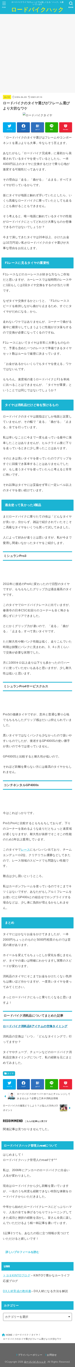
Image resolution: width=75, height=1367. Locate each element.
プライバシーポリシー (30, 1355)
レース (25, 849)
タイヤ (7, 97)
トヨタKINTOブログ (16, 1275)
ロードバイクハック (37, 9)
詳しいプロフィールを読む (22, 1251)
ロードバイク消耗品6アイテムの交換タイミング (35, 1026)
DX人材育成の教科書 (17, 1291)
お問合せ (52, 1355)
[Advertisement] (37, 53)
